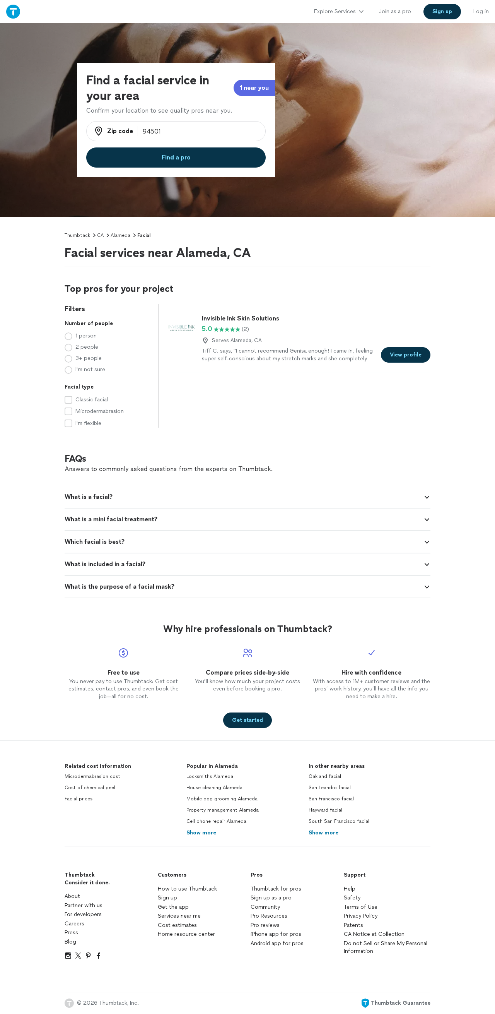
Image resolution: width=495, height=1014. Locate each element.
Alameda (120, 235)
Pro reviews (265, 925)
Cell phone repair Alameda (216, 821)
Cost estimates (177, 925)
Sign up (167, 897)
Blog (70, 942)
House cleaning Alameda (214, 787)
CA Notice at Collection (374, 934)
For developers (83, 914)
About (72, 896)
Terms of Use (360, 907)
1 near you (254, 87)
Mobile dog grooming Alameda (222, 799)
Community (265, 907)
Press (71, 932)
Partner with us (83, 905)
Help (349, 889)
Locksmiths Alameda (209, 776)
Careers (74, 923)
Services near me (179, 916)
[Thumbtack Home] (13, 11)
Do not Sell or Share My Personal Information (385, 947)
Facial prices (78, 799)
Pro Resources (269, 916)
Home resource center (186, 934)
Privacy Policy (360, 916)
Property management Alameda (222, 810)
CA (100, 235)
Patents (353, 925)
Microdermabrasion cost (92, 776)
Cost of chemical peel (90, 787)
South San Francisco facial (339, 821)
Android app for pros (277, 943)
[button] (247, 497)
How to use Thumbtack (187, 889)
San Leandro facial (330, 787)
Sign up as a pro (271, 897)
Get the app (173, 907)
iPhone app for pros (276, 934)
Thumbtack (77, 235)
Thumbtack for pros (276, 889)
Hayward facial (325, 810)
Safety (352, 897)
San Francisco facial (331, 799)
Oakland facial (325, 776)
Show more (201, 832)
